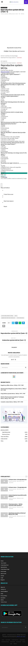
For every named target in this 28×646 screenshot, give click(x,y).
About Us (3, 587)
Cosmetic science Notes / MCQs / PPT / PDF (12, 402)
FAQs (2, 594)
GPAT (16, 315)
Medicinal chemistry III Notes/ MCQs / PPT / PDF (17, 513)
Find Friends (3, 571)
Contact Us (3, 589)
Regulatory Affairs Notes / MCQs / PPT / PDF (12, 385)
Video (2, 441)
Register (3, 580)
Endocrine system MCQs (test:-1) (14, 340)
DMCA (2, 600)
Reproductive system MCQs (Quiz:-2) (14, 333)
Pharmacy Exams (6, 434)
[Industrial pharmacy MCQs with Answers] (4, 496)
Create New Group (5, 569)
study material (4, 439)
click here (19, 57)
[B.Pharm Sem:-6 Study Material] (4, 481)
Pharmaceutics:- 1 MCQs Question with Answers (15, 504)
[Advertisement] (14, 31)
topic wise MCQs (20, 318)
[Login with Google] (14, 376)
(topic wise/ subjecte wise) (7, 315)
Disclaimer (3, 598)
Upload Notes (4, 567)
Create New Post (5, 565)
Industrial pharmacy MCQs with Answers (18, 495)
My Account (3, 574)
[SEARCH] (25, 367)
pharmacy (3, 430)
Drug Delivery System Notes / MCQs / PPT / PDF (13, 394)
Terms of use (4, 602)
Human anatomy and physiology (8, 318)
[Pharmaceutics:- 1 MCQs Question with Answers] (4, 505)
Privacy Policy (4, 596)
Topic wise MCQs (4, 7)
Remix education (5, 14)
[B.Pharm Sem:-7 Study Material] (4, 489)
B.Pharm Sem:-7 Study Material (17, 487)
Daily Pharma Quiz (6, 432)
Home (2, 561)
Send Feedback (4, 591)
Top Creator (3, 563)
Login (2, 578)
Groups (2, 576)
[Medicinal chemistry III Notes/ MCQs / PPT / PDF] (4, 514)
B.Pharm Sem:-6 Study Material (17, 479)
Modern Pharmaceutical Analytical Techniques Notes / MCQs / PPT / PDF (12, 397)
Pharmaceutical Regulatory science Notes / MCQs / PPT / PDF (14, 389)
